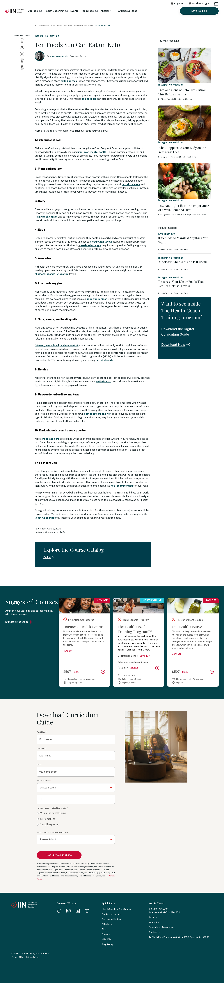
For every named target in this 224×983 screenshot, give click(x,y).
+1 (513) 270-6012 (171, 912)
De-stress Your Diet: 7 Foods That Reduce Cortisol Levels (181, 283)
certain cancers (131, 184)
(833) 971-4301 (160, 909)
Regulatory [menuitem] (107, 944)
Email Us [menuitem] (153, 917)
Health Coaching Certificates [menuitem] (116, 909)
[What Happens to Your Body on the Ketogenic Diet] (184, 123)
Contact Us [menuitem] (154, 932)
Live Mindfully (166, 233)
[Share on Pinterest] (22, 67)
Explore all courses (17, 621)
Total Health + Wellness (61, 25)
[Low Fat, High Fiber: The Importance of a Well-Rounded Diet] (184, 181)
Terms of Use (17, 957)
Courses (33, 10)
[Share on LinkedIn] (22, 61)
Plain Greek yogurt (46, 216)
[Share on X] (22, 54)
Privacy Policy (32, 957)
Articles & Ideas (127, 10)
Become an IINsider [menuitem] (111, 919)
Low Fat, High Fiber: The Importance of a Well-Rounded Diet (183, 208)
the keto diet (90, 98)
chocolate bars (50, 438)
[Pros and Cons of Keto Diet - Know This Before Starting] (184, 65)
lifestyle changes (45, 517)
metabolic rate (105, 360)
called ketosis (69, 81)
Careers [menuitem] (106, 934)
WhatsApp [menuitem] (154, 922)
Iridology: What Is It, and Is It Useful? (183, 262)
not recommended (122, 485)
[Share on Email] (22, 40)
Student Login (200, 3)
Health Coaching (54, 10)
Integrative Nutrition (83, 25)
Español (179, 3)
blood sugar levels (101, 241)
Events (74, 10)
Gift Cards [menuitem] (107, 924)
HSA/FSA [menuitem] (107, 939)
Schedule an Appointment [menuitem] (161, 927)
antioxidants (103, 381)
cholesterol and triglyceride (52, 274)
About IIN (105, 10)
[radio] (76, 813)
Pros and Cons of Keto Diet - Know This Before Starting (182, 92)
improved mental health (92, 152)
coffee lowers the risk (97, 413)
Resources (87, 10)
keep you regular (97, 299)
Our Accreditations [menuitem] (111, 914)
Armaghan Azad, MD (59, 56)
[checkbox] (76, 819)
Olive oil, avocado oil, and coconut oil (56, 345)
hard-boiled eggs (90, 245)
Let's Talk (197, 10)
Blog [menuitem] (104, 929)
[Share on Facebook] (22, 47)
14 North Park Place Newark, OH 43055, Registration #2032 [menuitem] (179, 937)
